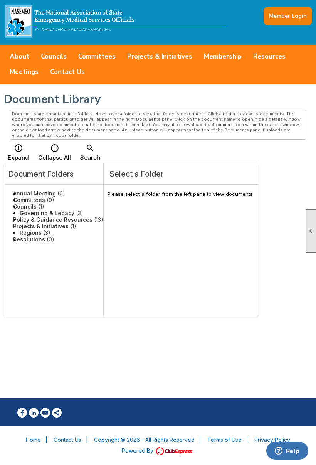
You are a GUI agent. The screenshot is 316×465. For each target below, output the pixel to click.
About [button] (19, 56)
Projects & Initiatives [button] (159, 56)
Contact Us (67, 71)
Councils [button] (54, 56)
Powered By (138, 450)
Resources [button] (269, 56)
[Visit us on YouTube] (45, 413)
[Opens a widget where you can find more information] (287, 451)
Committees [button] (97, 56)
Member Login (288, 16)
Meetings (24, 71)
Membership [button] (223, 56)
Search (90, 152)
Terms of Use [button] (224, 439)
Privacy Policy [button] (272, 439)
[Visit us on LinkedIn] (34, 413)
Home (33, 439)
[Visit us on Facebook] (22, 413)
